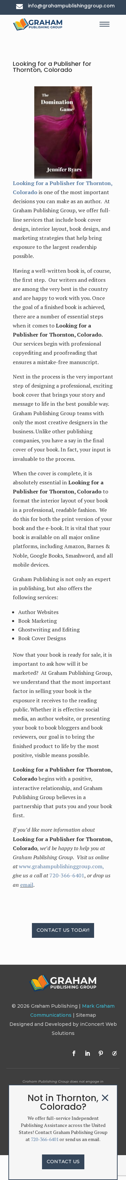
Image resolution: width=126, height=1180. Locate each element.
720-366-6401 (66, 875)
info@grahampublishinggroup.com (71, 5)
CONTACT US (63, 1162)
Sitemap (86, 1015)
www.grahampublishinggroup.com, (61, 866)
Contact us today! (63, 930)
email (26, 884)
